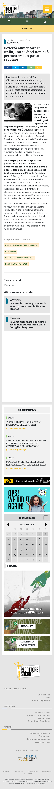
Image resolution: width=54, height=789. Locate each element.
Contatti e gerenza (41, 700)
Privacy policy (32, 772)
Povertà (9, 285)
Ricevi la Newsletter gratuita (21, 245)
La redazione (44, 695)
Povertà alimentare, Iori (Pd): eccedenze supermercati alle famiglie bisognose (27, 324)
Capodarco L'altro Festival (38, 715)
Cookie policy (46, 772)
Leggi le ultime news (16, 264)
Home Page (10, 251)
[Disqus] (27, 366)
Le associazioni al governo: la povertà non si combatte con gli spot (27, 306)
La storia (46, 697)
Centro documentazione (38, 739)
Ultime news (27, 410)
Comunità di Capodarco (39, 721)
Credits (29, 774)
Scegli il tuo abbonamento (19, 258)
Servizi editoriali (42, 742)
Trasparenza (19, 772)
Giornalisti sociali (42, 712)
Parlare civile (44, 718)
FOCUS (12, 566)
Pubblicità (6, 772)
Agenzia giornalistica (40, 733)
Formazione (44, 736)
